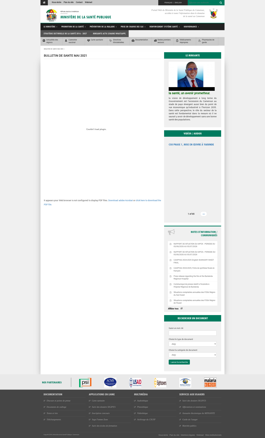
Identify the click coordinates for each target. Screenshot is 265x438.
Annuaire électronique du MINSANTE (198, 413)
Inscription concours (100, 413)
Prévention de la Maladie (102, 26)
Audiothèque (142, 401)
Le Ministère (49, 26)
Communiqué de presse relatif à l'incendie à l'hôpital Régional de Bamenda (191, 285)
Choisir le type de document (181, 339)
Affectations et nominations (194, 407)
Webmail (88, 2)
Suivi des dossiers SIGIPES (103, 407)
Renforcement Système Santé (164, 26)
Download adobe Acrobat (120, 200)
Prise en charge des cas (132, 26)
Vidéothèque (142, 413)
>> (204, 213)
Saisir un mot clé (176, 328)
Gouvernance (190, 26)
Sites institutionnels (213, 435)
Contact (79, 2)
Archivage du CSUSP (146, 419)
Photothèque (142, 407)
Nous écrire (56, 2)
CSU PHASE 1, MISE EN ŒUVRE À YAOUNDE (191, 144)
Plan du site (68, 2)
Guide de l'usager (190, 419)
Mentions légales (188, 435)
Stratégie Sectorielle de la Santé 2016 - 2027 (65, 33)
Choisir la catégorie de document (183, 350)
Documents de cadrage (56, 407)
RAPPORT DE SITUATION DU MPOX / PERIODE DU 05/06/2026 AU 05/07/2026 (194, 253)
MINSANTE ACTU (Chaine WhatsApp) (109, 33)
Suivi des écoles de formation (104, 426)
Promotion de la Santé (72, 26)
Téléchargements (54, 419)
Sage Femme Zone (100, 419)
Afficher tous (173, 308)
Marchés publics (189, 426)
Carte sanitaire (98, 401)
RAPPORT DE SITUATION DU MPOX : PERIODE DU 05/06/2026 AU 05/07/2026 (194, 245)
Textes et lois (52, 413)
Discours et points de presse (58, 401)
